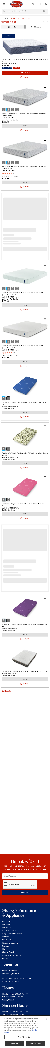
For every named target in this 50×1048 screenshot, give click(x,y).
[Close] (46, 1019)
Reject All (14, 1044)
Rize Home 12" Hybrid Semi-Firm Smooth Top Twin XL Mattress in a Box (24, 671)
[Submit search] (44, 11)
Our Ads (5, 958)
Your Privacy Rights (25, 1037)
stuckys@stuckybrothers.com (19, 978)
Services (5, 946)
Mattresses (15, 18)
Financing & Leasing (10, 943)
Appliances (6, 921)
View (25, 126)
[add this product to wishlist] (45, 36)
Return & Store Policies (11, 955)
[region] (25, 1031)
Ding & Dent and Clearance (12, 933)
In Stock (5, 936)
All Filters (14, 27)
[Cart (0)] (46, 4)
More (4, 949)
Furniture (6, 924)
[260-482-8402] (40, 4)
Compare (26, 77)
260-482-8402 (13, 981)
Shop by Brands (8, 952)
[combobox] (37, 27)
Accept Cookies (35, 1044)
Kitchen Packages (9, 930)
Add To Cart (25, 73)
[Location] (33, 4)
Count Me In (25, 892)
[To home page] (16, 4)
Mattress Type (26, 18)
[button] (4, 4)
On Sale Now (7, 940)
